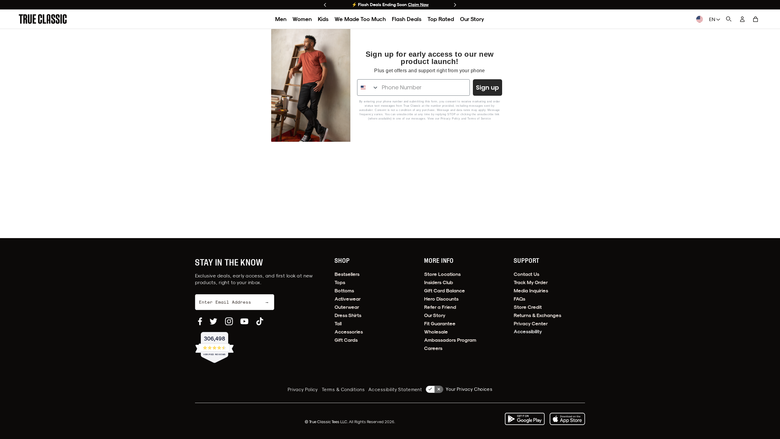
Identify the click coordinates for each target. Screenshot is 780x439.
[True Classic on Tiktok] (260, 321)
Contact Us (526, 274)
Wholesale (436, 332)
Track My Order (531, 282)
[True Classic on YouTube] (244, 321)
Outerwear (347, 307)
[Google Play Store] (524, 419)
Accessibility (528, 331)
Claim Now (418, 4)
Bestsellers (347, 274)
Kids (323, 19)
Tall (338, 323)
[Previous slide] (325, 5)
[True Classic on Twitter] (213, 321)
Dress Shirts (348, 315)
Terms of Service (479, 118)
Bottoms (344, 290)
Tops (340, 282)
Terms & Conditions (343, 389)
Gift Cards (346, 340)
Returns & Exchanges (537, 315)
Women (302, 19)
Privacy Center (531, 323)
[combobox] (368, 87)
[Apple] (567, 419)
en (712, 19)
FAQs (519, 299)
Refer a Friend (440, 307)
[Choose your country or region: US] (700, 19)
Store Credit (528, 307)
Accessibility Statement (395, 389)
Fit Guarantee (440, 323)
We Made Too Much (360, 19)
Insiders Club (438, 282)
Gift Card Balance (444, 290)
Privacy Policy (450, 118)
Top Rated (440, 19)
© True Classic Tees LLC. (327, 421)
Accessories (349, 332)
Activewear (348, 299)
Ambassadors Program (450, 340)
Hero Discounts (441, 299)
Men (280, 19)
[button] (756, 19)
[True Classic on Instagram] (229, 321)
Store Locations (442, 274)
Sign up (487, 87)
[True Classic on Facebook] (200, 321)
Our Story (472, 19)
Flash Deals (406, 19)
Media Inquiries (531, 290)
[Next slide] (455, 5)
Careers (433, 348)
